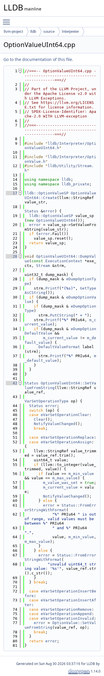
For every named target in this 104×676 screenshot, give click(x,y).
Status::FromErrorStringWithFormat (60, 507)
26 (11, 256)
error (49, 211)
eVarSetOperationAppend (66, 614)
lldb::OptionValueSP (46, 193)
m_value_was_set (60, 482)
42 (11, 383)
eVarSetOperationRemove (66, 609)
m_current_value (60, 338)
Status (31, 211)
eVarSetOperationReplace (67, 437)
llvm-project (13, 31)
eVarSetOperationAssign (66, 442)
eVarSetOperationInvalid (67, 618)
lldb (33, 31)
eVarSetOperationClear (65, 415)
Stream (43, 265)
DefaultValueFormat (59, 347)
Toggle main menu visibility (7, 22)
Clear (39, 419)
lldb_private (75, 184)
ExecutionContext (63, 261)
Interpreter (70, 31)
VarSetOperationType (46, 401)
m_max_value (65, 478)
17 (11, 193)
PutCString (61, 315)
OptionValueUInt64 (55, 220)
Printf (52, 288)
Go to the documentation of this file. (38, 59)
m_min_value (81, 473)
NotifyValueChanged (54, 424)
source (49, 31)
